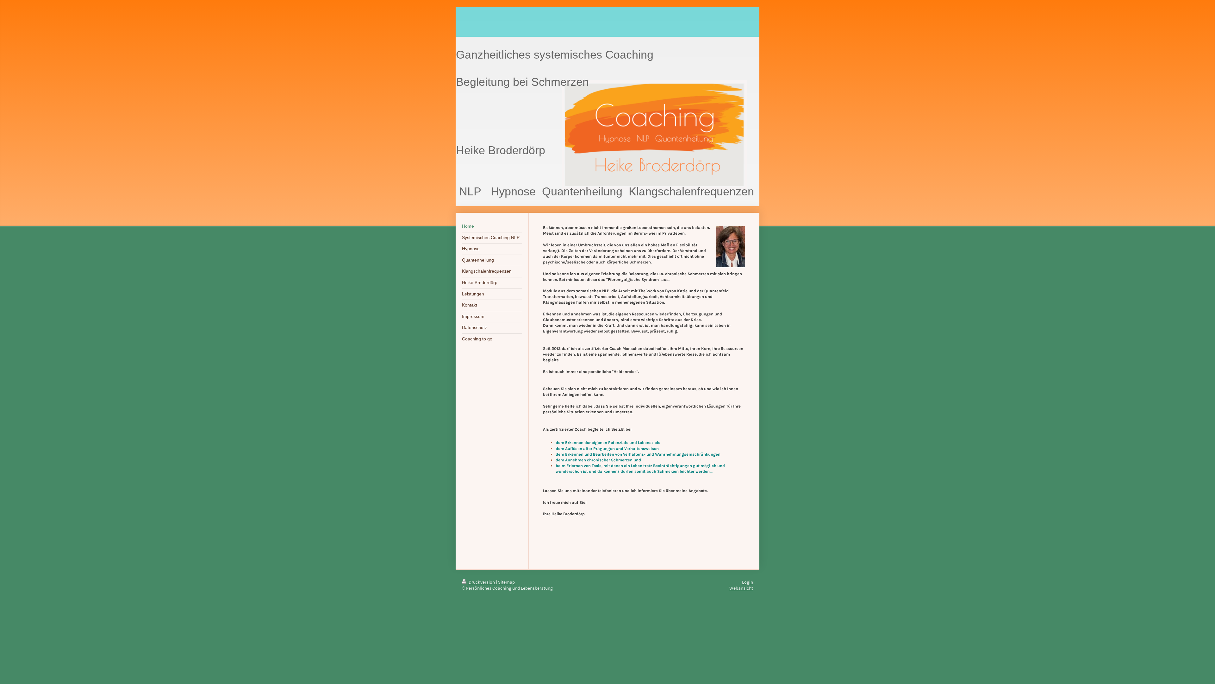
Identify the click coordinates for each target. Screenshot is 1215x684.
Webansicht (741, 588)
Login (747, 582)
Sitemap (506, 582)
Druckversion (482, 582)
